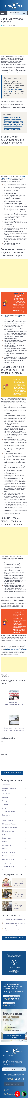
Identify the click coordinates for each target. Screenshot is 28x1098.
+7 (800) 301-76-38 (14, 967)
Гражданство (6, 801)
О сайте (5, 1091)
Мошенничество (8, 831)
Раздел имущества (8, 852)
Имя (2, 741)
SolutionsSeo (11, 1064)
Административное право (9, 789)
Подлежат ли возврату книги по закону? (14, 929)
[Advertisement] (14, 41)
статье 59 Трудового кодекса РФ (13, 177)
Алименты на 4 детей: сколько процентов (18, 883)
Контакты (6, 1090)
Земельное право (8, 820)
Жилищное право (8, 811)
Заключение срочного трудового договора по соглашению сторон (13, 121)
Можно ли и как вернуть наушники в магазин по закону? (15, 924)
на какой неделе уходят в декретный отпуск (14, 650)
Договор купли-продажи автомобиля (12, 1093)
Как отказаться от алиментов (18, 895)
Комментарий (4, 754)
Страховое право (8, 859)
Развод (4, 849)
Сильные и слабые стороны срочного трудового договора (12, 128)
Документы (6, 808)
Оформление (7, 845)
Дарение (5, 804)
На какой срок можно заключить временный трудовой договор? (13, 125)
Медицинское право (9, 827)
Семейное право (8, 856)
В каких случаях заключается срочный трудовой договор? (12, 118)
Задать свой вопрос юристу (14, 938)
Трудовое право (8, 863)
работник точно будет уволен (13, 90)
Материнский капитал (10, 824)
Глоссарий (5, 797)
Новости (5, 842)
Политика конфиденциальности (11, 1094)
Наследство (6, 838)
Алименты (6, 794)
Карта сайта (6, 1089)
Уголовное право (8, 866)
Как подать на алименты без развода (18, 907)
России (18, 1075)
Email (2, 748)
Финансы (5, 870)
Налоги (4, 835)
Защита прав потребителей (7, 816)
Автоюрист (6, 785)
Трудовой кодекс (18, 293)
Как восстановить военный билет (15, 919)
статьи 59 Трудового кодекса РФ (10, 317)
